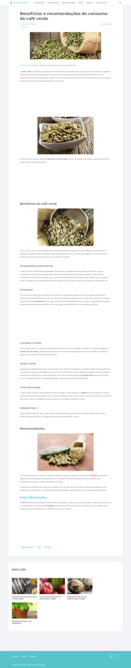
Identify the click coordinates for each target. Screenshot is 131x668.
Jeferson (25, 27)
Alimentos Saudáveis (29, 24)
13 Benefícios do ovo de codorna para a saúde (77, 598)
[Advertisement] (65, 99)
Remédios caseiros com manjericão (22, 622)
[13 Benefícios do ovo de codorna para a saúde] (80, 586)
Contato (15, 656)
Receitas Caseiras (53, 3)
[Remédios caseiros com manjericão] (24, 610)
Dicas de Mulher (101, 3)
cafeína (94, 476)
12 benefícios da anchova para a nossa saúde (24, 598)
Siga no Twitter (111, 656)
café (23, 503)
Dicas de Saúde (39, 3)
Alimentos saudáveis (27, 547)
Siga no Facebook (117, 656)
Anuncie (24, 656)
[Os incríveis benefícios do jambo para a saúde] (52, 586)
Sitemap (33, 656)
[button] (120, 2)
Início (21, 65)
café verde (47, 547)
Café (39, 547)
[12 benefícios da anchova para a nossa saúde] (24, 586)
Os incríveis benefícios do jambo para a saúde (50, 598)
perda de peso (38, 301)
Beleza (81, 3)
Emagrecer (89, 3)
